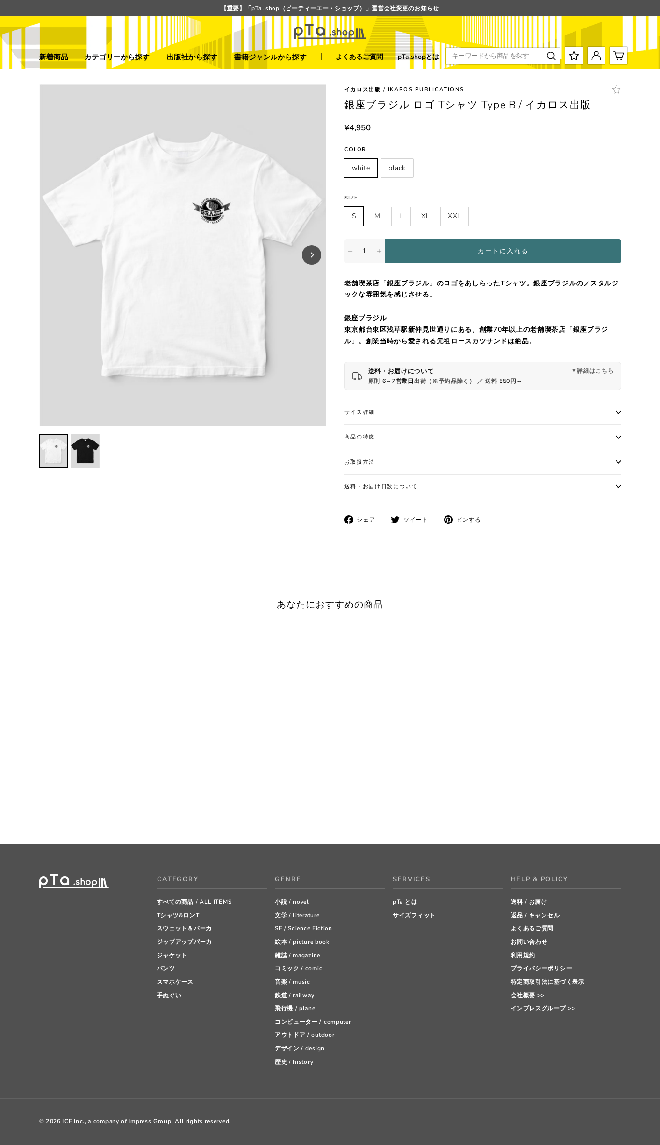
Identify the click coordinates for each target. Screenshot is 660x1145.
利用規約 (523, 955)
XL (425, 216)
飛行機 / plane (295, 1008)
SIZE (351, 197)
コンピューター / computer (313, 1022)
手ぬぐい (169, 995)
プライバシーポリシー (541, 968)
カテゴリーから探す (117, 57)
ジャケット (172, 955)
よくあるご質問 (359, 56)
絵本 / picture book (302, 942)
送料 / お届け (529, 901)
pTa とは (405, 901)
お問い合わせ (529, 942)
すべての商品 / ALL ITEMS (194, 901)
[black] (55, 812)
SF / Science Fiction (303, 928)
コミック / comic (298, 968)
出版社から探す (192, 57)
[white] (43, 812)
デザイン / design (300, 1048)
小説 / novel (292, 901)
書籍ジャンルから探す (270, 57)
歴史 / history (294, 1062)
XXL (454, 216)
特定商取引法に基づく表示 (547, 982)
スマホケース (175, 982)
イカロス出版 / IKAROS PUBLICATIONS (404, 89)
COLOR (355, 149)
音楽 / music (292, 982)
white (361, 167)
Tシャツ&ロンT (178, 915)
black (397, 167)
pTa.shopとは (418, 56)
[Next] (311, 255)
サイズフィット (414, 915)
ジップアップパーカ (184, 942)
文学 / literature (297, 915)
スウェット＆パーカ (184, 928)
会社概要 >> (528, 995)
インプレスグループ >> (543, 1008)
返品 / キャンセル (535, 915)
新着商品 (53, 57)
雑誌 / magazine (297, 955)
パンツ (166, 968)
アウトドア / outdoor (305, 1035)
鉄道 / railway (294, 995)
